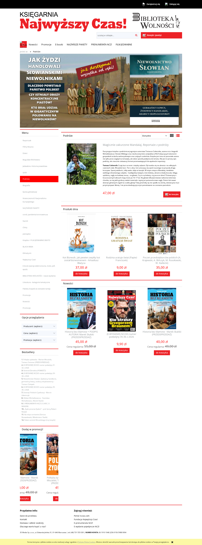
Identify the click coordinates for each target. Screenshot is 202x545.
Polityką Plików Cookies (86, 542)
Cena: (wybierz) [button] (30, 333)
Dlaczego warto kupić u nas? (33, 526)
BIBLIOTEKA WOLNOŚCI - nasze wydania (39, 276)
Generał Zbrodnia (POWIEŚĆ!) (34, 370)
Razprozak (27, 140)
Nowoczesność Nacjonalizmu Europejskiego (34, 200)
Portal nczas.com (81, 515)
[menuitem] (33, 44)
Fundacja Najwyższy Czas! (86, 519)
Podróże (26, 179)
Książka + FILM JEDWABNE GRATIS (36, 240)
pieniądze (27, 234)
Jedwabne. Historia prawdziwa (35, 166)
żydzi (25, 172)
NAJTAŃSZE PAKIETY (31, 208)
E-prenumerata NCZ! (83, 523)
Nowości (26, 301)
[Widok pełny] (178, 135)
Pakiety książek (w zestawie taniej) (36, 288)
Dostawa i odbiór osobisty (32, 523)
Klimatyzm (27, 253)
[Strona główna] (101, 20)
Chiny (25, 227)
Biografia (26, 185)
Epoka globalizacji (30, 192)
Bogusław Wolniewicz (31, 159)
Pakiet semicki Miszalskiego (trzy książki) (39, 420)
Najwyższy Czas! (29, 259)
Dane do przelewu (28, 515)
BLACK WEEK (28, 246)
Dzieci (25, 153)
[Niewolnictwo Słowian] (101, 90)
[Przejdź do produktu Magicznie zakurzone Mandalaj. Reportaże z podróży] (81, 164)
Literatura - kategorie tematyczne (36, 282)
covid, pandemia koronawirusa (35, 214)
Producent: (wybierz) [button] (32, 326)
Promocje (27, 295)
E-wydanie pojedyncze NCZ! (86, 526)
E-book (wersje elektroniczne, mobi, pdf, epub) (39, 268)
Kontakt (23, 519)
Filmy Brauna (28, 147)
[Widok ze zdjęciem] (172, 135)
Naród (25, 221)
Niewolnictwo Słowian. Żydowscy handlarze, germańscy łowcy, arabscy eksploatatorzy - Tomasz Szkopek (39, 381)
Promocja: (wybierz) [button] (32, 340)
